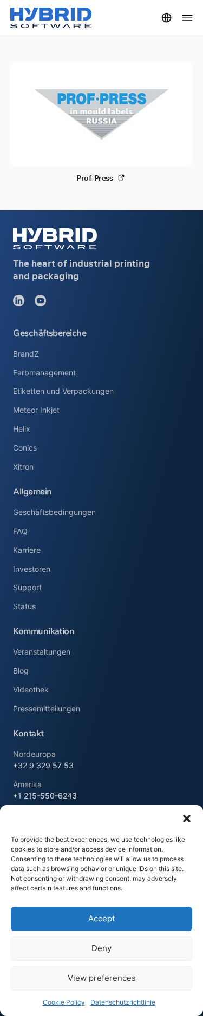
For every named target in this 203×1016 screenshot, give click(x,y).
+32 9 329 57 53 (43, 765)
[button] (186, 818)
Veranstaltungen (41, 651)
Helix (21, 428)
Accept (101, 918)
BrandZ (26, 353)
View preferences (102, 978)
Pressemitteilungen (46, 708)
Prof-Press (94, 178)
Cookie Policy (64, 1002)
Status (24, 606)
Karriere (27, 550)
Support (27, 587)
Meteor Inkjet (36, 409)
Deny (101, 948)
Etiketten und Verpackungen (63, 390)
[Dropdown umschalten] (166, 17)
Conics (25, 447)
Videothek (31, 689)
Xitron (23, 466)
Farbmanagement (44, 372)
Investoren (31, 568)
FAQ (20, 531)
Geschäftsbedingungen (54, 512)
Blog (21, 670)
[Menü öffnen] (187, 18)
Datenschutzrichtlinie (122, 1002)
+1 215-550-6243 (45, 795)
